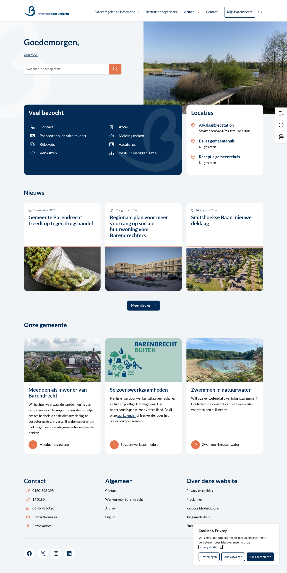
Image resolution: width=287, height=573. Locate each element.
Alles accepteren (260, 557)
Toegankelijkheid (198, 517)
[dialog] (236, 544)
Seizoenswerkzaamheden (139, 444)
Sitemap (192, 526)
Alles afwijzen (233, 557)
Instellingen (209, 557)
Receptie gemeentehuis (219, 156)
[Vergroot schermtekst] (281, 113)
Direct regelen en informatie (115, 12)
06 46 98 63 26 (43, 508)
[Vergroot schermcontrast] (281, 125)
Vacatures (127, 144)
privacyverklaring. (210, 547)
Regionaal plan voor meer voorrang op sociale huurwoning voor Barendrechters (139, 226)
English (110, 517)
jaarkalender (126, 415)
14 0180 (38, 499)
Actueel (189, 12)
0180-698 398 (43, 491)
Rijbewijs (47, 144)
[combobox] (72, 69)
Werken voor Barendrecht (124, 499)
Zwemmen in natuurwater (220, 444)
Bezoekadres (41, 526)
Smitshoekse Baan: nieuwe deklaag (221, 220)
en (199, 491)
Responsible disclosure (202, 508)
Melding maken (131, 135)
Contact (211, 12)
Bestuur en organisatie (162, 12)
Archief (110, 508)
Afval (123, 126)
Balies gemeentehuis (217, 141)
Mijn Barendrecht (239, 12)
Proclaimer (194, 499)
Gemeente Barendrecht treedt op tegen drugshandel (61, 220)
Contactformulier (44, 517)
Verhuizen (48, 152)
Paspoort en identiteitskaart (63, 135)
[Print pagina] (281, 137)
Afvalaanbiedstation (216, 125)
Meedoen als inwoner (54, 444)
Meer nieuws (140, 305)
